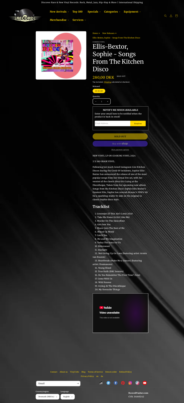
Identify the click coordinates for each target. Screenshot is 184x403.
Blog (83, 372)
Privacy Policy (87, 376)
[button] (58, 12)
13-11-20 (99, 91)
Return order (111, 372)
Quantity (96, 96)
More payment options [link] (120, 150)
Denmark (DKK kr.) (46, 397)
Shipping (107, 82)
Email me (138, 124)
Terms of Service (95, 372)
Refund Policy (125, 372)
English (66, 397)
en (97, 376)
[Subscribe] (77, 383)
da (102, 376)
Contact (53, 372)
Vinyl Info (74, 372)
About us (64, 372)
